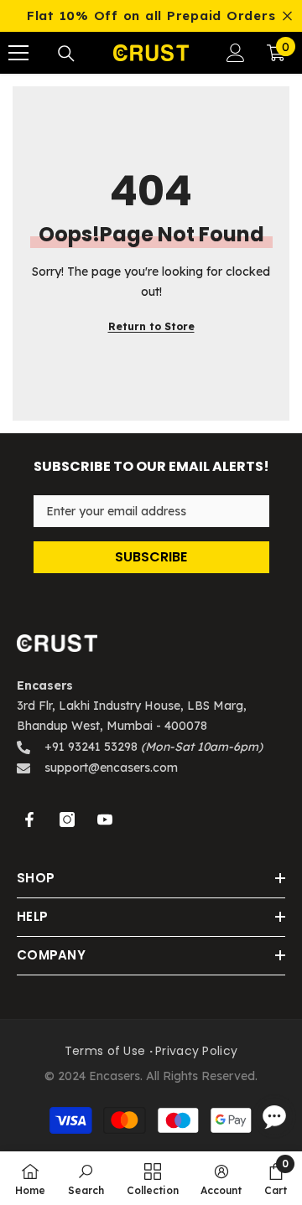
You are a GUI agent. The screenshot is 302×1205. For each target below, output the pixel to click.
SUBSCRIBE (151, 556)
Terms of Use (105, 1050)
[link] (86, 1178)
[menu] (18, 53)
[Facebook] (29, 819)
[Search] (66, 54)
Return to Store (151, 326)
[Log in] (235, 53)
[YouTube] (104, 819)
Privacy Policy (196, 1050)
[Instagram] (67, 819)
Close (287, 16)
